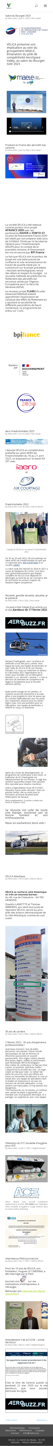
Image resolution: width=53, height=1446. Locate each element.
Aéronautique (17, 1427)
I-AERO (16, 565)
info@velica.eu (31, 1432)
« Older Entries (11, 1420)
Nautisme (10, 1430)
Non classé (36, 18)
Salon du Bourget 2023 (18, 15)
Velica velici (12, 18)
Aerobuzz (10, 1388)
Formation (34, 1427)
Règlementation (39, 1148)
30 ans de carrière (15, 1031)
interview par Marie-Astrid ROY (25, 1292)
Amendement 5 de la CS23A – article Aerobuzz (24, 1341)
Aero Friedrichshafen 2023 (19, 431)
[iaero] (26, 466)
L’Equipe (40, 1430)
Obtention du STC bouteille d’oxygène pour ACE (26, 1144)
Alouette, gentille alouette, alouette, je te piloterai (26, 597)
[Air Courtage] (26, 483)
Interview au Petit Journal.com (21, 1258)
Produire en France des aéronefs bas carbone (25, 146)
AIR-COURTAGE (30, 562)
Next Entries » (42, 1420)
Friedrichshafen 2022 (16, 504)
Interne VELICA (37, 506)
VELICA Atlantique (15, 876)
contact (15, 1432)
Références (26, 1430)
